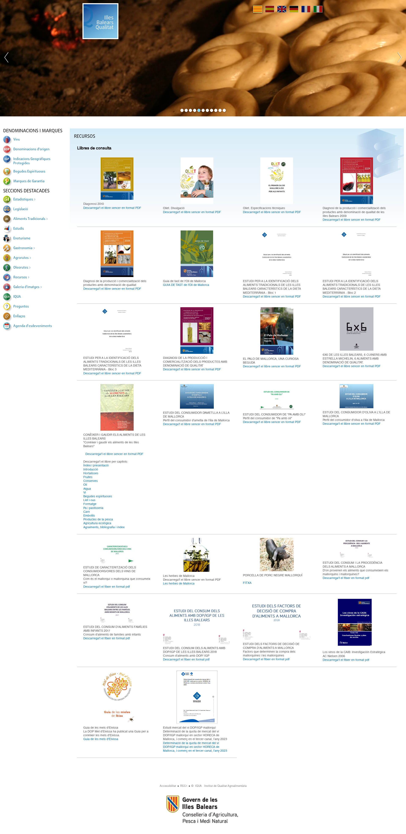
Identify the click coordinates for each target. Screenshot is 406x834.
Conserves (90, 480)
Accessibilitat (168, 785)
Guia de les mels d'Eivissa (100, 739)
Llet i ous (89, 500)
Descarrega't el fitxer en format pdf (106, 586)
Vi (84, 492)
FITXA (247, 582)
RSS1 (183, 785)
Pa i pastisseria (93, 508)
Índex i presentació (96, 465)
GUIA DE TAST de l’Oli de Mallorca (186, 285)
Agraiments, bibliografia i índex (104, 527)
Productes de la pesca (98, 519)
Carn (86, 511)
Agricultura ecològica (97, 523)
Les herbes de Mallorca (179, 583)
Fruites (87, 477)
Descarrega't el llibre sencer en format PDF (112, 208)
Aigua (87, 488)
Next (399, 58)
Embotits (89, 515)
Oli (85, 484)
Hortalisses (90, 473)
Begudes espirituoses (97, 496)
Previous (6, 58)
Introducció (90, 469)
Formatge (89, 504)
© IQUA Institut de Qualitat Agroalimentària (219, 785)
